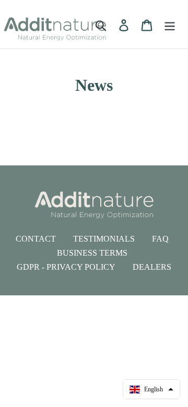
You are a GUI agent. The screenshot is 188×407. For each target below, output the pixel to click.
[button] (151, 389)
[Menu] (169, 25)
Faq (160, 238)
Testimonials (104, 238)
